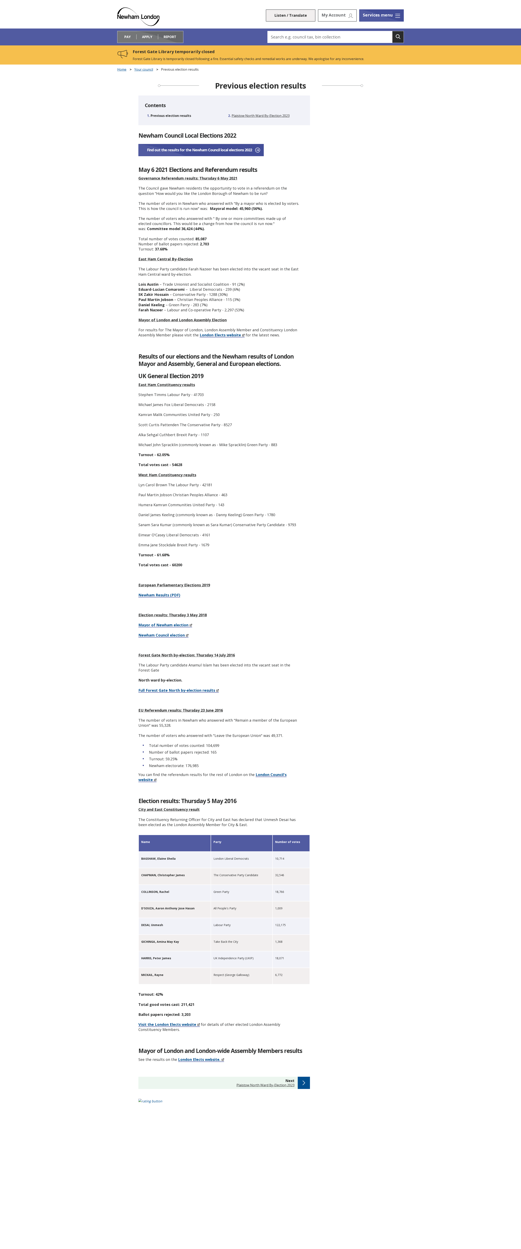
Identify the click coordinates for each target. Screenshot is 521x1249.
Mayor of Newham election (163, 624)
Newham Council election (161, 635)
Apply (147, 37)
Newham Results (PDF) (159, 595)
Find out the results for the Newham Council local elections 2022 (199, 149)
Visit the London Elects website (167, 1024)
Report (170, 37)
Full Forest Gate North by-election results (176, 690)
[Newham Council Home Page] (138, 16)
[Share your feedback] (260, 1103)
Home (121, 69)
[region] (224, 910)
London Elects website (220, 335)
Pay (127, 37)
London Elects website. (199, 1059)
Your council (143, 69)
